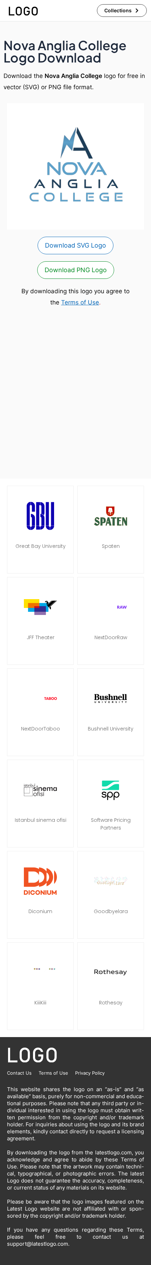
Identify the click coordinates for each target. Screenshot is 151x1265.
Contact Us (19, 1073)
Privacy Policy (90, 1073)
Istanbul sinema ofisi (40, 820)
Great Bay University (40, 546)
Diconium (40, 911)
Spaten (111, 546)
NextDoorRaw (110, 637)
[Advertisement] (75, 393)
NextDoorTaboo (40, 728)
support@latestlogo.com (37, 1243)
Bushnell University (110, 728)
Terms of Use (80, 302)
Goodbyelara (111, 911)
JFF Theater (40, 637)
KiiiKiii (40, 1002)
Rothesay (111, 1002)
